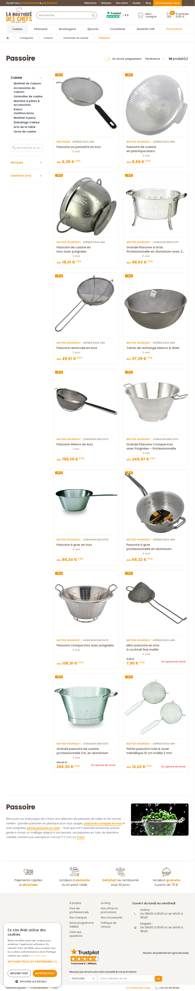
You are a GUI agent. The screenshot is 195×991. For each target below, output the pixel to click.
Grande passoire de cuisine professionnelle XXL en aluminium (82, 751)
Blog (148, 3)
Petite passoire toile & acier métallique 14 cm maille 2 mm (149, 751)
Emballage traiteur (27, 122)
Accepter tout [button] (45, 973)
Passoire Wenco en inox (75, 444)
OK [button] (158, 979)
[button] (155, 59)
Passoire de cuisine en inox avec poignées (74, 249)
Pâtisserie (40, 29)
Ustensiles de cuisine (75, 38)
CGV (55, 987)
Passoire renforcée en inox (77, 348)
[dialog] (32, 955)
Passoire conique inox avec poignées (85, 645)
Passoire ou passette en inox (79, 147)
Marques (106, 3)
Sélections (90, 3)
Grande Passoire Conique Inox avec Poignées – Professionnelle (151, 446)
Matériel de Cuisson (27, 83)
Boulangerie (67, 29)
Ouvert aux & (31, 3)
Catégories (26, 38)
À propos (75, 903)
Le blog (105, 903)
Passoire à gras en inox (74, 545)
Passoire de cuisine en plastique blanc (141, 149)
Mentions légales (16, 987)
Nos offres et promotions (109, 910)
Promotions (174, 29)
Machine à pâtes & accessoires (27, 103)
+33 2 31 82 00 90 (169, 987)
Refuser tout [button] (19, 973)
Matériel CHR (146, 29)
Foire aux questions (76, 934)
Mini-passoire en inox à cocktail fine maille (142, 647)
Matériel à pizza (24, 118)
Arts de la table (24, 127)
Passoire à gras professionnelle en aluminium (149, 547)
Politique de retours (108, 925)
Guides (137, 3)
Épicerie (93, 29)
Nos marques (78, 917)
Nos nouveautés (111, 917)
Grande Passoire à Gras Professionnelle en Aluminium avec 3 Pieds (154, 249)
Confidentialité (39, 987)
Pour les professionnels (79, 910)
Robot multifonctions (24, 111)
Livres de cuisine (25, 131)
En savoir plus (38, 955)
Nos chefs (122, 3)
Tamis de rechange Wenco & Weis (152, 348)
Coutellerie (117, 29)
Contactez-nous (169, 3)
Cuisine (17, 29)
